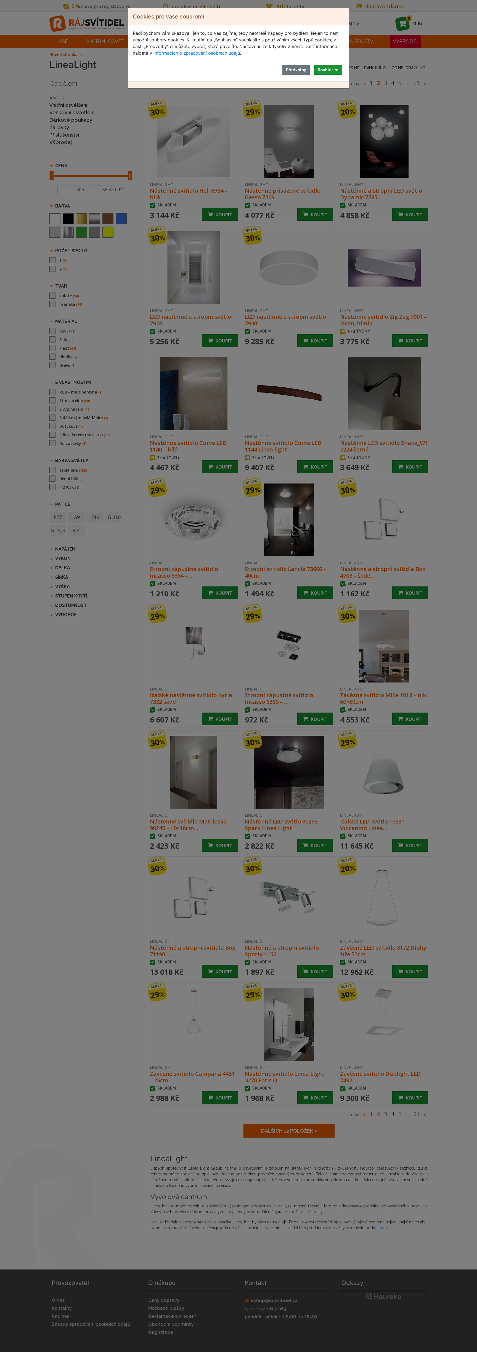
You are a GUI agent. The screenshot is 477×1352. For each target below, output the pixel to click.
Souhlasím (328, 70)
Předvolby (296, 70)
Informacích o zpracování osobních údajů (196, 53)
